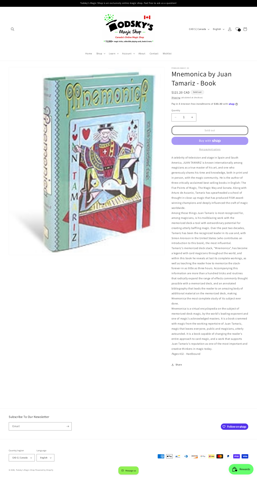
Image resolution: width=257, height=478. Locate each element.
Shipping (176, 97)
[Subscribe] (68, 426)
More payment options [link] (210, 149)
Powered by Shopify (44, 470)
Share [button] (179, 364)
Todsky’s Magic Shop (25, 470)
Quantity (176, 110)
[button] (12, 29)
